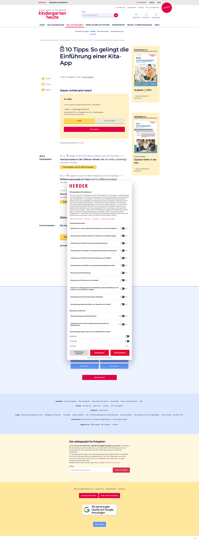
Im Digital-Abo (109, 121)
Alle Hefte (85, 366)
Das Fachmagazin (55, 25)
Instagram (107, 424)
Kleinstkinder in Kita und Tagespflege (146, 415)
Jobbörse (166, 7)
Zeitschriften (141, 2)
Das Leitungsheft (75, 25)
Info (159, 2)
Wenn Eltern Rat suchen (98, 25)
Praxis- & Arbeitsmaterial (139, 25)
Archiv (92, 31)
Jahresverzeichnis (117, 31)
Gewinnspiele (103, 410)
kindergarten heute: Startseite (49, 40)
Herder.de (42, 2)
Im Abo (79, 121)
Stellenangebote (78, 415)
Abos (157, 25)
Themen (141, 7)
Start (42, 25)
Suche (83, 12)
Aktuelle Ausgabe (82, 31)
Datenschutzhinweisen (112, 462)
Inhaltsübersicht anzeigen (142, 97)
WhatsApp (66, 415)
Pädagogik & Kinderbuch (58, 2)
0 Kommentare (87, 77)
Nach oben (99, 524)
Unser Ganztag (166, 415)
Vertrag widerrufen (88, 495)
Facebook (97, 424)
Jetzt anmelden (121, 470)
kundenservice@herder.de (102, 419)
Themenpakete (103, 31)
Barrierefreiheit (111, 489)
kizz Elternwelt (178, 415)
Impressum (122, 489)
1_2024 (90, 40)
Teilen (48, 78)
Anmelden (81, 143)
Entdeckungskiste (126, 415)
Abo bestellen (99, 377)
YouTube (115, 424)
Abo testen (94, 129)
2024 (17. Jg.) (82, 40)
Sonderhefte (118, 25)
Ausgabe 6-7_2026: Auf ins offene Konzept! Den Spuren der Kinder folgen (94, 156)
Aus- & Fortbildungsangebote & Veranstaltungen (102, 415)
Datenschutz (99, 489)
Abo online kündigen (120, 419)
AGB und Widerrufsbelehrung (83, 489)
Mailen (48, 90)
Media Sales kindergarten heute (31, 415)
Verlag (151, 2)
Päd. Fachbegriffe (152, 7)
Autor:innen (131, 7)
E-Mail (71, 466)
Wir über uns (120, 7)
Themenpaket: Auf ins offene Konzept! (78, 167)
